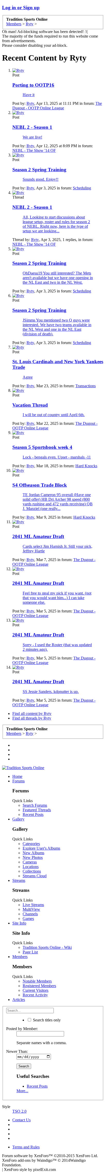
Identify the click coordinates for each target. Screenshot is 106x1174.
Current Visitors (35, 990)
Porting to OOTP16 (33, 85)
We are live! (32, 137)
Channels (30, 914)
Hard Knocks (86, 466)
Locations (31, 866)
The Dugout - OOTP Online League (57, 105)
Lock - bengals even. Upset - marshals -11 (57, 457)
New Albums (33, 853)
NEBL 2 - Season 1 (32, 127)
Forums (18, 781)
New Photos (33, 857)
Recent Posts (33, 814)
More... (22, 1091)
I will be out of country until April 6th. (54, 415)
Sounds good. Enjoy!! (40, 179)
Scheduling (82, 188)
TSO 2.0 (19, 1111)
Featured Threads (37, 810)
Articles (18, 999)
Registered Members (39, 986)
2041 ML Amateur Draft (38, 536)
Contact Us (21, 1120)
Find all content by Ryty (31, 713)
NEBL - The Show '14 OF (34, 150)
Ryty (30, 103)
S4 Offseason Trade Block (39, 485)
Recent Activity (35, 995)
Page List (30, 952)
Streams (18, 880)
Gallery (18, 819)
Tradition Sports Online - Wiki (47, 947)
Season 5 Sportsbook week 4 (42, 447)
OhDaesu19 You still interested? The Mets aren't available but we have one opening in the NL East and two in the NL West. (58, 277)
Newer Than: (17, 1051)
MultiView (31, 909)
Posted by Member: (22, 1029)
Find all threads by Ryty (31, 718)
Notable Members (37, 981)
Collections (32, 871)
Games (28, 918)
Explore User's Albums (41, 848)
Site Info (19, 923)
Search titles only (46, 1020)
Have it (28, 95)
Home (17, 776)
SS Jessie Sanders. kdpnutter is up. (51, 691)
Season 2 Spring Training (39, 169)
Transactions (85, 386)
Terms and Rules (26, 1147)
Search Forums (35, 805)
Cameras (30, 862)
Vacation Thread (30, 405)
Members (20, 956)
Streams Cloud (35, 876)
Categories (31, 843)
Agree (28, 377)
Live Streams (33, 905)
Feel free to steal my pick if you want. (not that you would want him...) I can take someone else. (57, 598)
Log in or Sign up (21, 7)
